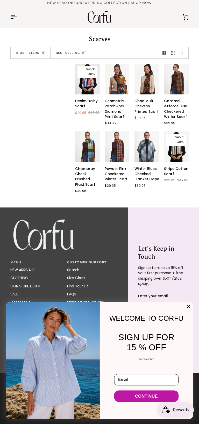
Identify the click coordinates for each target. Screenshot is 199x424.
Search (73, 269)
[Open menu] (18, 17)
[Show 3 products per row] (172, 52)
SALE (14, 294)
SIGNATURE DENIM (25, 286)
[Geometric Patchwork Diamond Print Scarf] (117, 79)
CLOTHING (19, 278)
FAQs (71, 294)
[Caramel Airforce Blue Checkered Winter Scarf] (176, 79)
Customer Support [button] (86, 262)
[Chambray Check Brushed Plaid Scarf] (87, 146)
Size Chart (76, 278)
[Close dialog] (188, 306)
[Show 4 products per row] (183, 52)
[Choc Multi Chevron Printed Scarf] (146, 79)
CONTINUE (146, 396)
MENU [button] (15, 262)
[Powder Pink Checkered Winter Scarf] (117, 146)
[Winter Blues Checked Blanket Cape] (146, 146)
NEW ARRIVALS (22, 269)
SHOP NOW (141, 3)
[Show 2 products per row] (164, 52)
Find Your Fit (77, 286)
